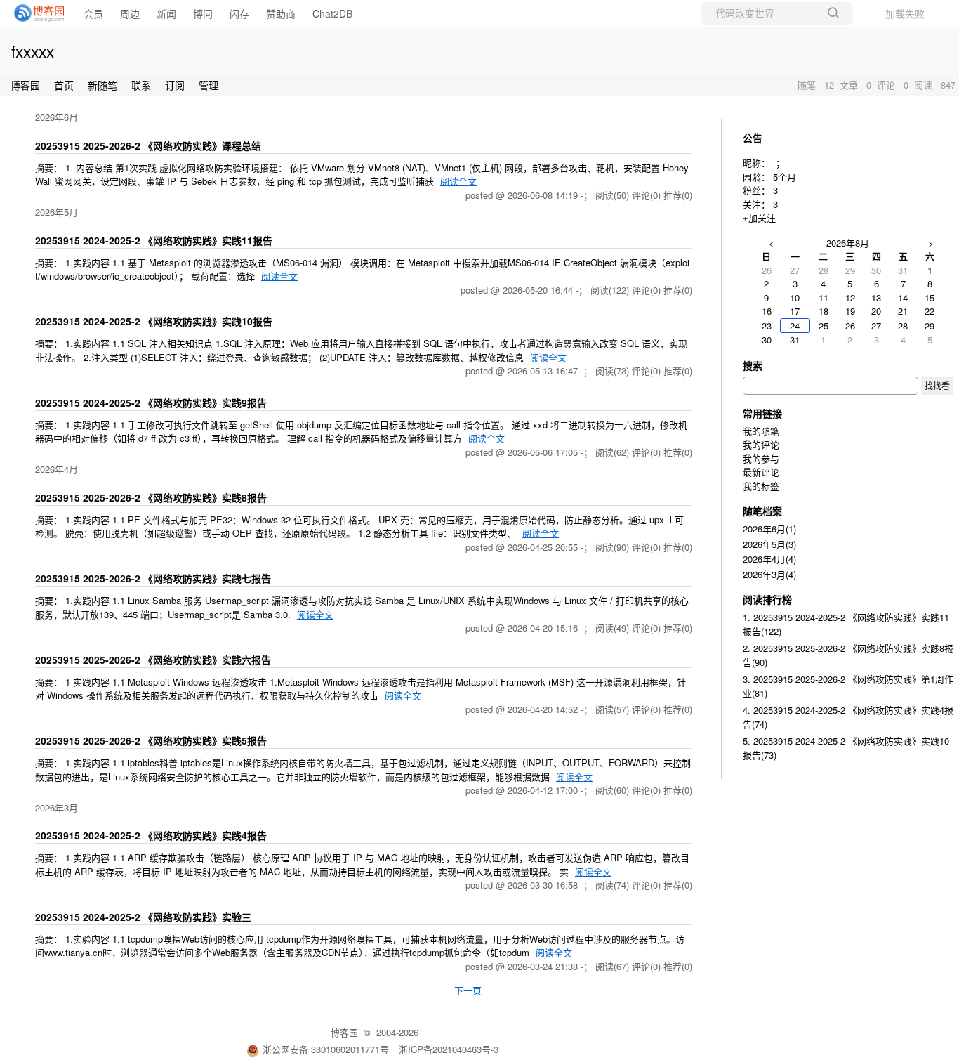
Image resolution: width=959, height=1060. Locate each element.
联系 (141, 85)
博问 (203, 13)
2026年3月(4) (769, 574)
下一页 (468, 990)
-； (779, 162)
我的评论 (761, 444)
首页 (64, 85)
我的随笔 (761, 431)
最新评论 (761, 471)
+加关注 (759, 217)
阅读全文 (458, 181)
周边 (130, 13)
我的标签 (761, 485)
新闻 (166, 13)
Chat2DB (332, 13)
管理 (208, 85)
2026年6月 (56, 117)
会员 (93, 13)
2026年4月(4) (769, 558)
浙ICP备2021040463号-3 (448, 1049)
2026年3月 (56, 807)
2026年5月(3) (769, 544)
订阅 (175, 85)
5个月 (784, 176)
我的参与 (761, 458)
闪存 (239, 13)
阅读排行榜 (767, 599)
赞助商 (281, 13)
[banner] (35, 13)
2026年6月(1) (769, 528)
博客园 (25, 85)
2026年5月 (56, 211)
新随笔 (102, 85)
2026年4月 (56, 469)
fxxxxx (32, 50)
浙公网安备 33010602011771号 (326, 1049)
